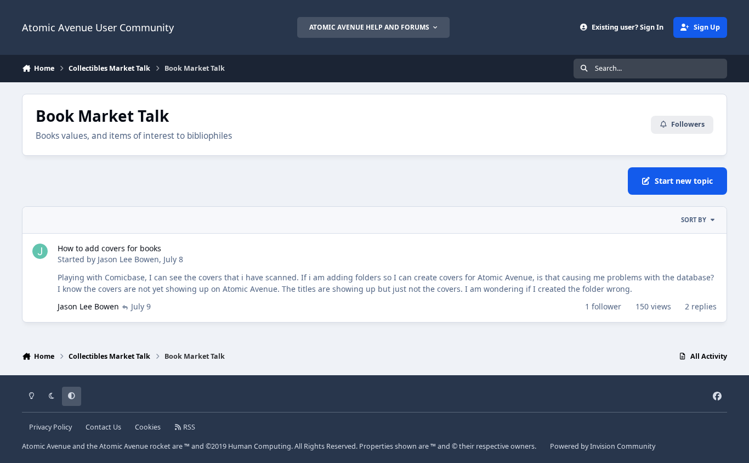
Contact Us (103, 427)
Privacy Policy (50, 427)
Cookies (148, 427)
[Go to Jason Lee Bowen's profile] (40, 251)
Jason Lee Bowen (128, 259)
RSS (188, 427)
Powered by (602, 446)
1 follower (603, 306)
